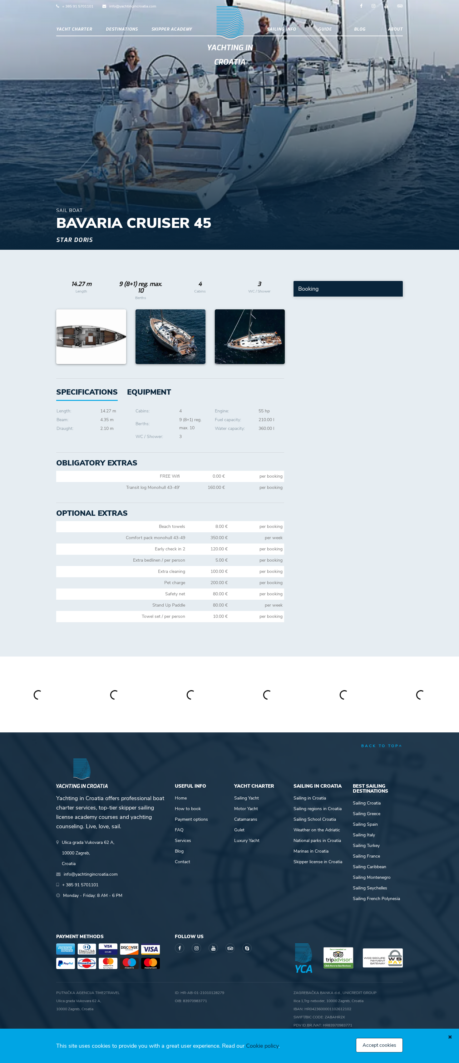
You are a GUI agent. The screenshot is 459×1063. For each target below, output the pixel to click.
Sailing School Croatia (315, 819)
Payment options (191, 819)
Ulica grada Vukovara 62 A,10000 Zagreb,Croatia (88, 853)
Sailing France (366, 856)
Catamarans (245, 819)
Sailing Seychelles (370, 888)
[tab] (149, 392)
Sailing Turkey (366, 846)
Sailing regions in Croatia (318, 809)
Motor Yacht (246, 809)
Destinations (122, 29)
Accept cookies (379, 1045)
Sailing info (281, 29)
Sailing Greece (366, 814)
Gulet (239, 830)
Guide (325, 29)
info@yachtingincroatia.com (132, 6)
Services (183, 841)
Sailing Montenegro (372, 877)
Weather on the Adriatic (317, 830)
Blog (360, 29)
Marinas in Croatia (311, 851)
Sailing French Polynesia (376, 899)
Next (276, 337)
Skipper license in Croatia (318, 862)
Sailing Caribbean (369, 867)
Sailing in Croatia (310, 798)
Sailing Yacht (246, 798)
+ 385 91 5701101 (77, 6)
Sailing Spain (365, 824)
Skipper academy (171, 29)
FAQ (179, 830)
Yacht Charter (74, 29)
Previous (64, 337)
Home (181, 798)
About (395, 29)
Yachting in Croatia (230, 55)
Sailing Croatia (367, 803)
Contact (182, 862)
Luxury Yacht (246, 841)
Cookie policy (262, 1046)
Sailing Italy (364, 835)
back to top (380, 745)
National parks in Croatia (317, 841)
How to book (188, 809)
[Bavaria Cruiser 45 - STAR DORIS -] (91, 336)
